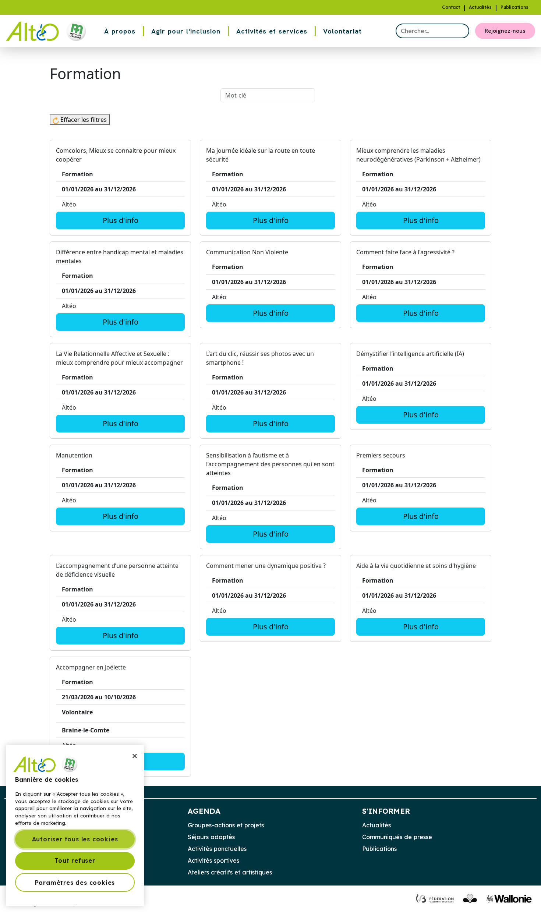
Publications (514, 7)
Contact (451, 7)
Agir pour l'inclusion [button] (185, 31)
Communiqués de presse (397, 837)
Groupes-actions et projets (226, 825)
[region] (75, 825)
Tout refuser (74, 860)
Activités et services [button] (271, 31)
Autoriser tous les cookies (75, 839)
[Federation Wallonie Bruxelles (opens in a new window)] (435, 898)
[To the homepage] (48, 31)
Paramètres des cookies (75, 882)
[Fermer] (135, 756)
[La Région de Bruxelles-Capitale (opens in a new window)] (470, 898)
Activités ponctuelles (217, 848)
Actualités (480, 7)
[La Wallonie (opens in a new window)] (509, 898)
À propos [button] (119, 31)
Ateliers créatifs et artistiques (230, 872)
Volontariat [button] (342, 31)
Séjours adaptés (211, 837)
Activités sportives (213, 860)
